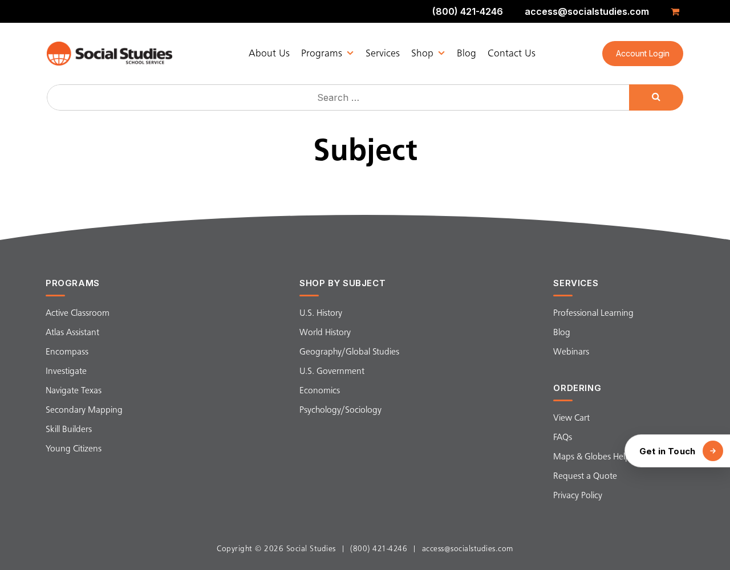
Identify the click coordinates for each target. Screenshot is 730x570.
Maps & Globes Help (591, 457)
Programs (321, 53)
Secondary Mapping (84, 410)
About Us (269, 53)
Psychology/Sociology (340, 410)
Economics (319, 391)
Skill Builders (69, 429)
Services (383, 53)
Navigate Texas (74, 391)
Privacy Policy (577, 495)
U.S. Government (331, 371)
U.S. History (320, 313)
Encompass (67, 352)
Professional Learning (593, 313)
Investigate (66, 371)
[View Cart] (677, 11)
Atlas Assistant (72, 332)
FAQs (562, 437)
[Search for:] (339, 97)
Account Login (643, 53)
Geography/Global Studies (349, 352)
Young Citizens (74, 449)
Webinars (571, 352)
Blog (466, 53)
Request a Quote (585, 476)
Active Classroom (78, 313)
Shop (422, 53)
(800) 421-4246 (467, 11)
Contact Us (512, 53)
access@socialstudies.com (587, 11)
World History (325, 332)
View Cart (571, 418)
